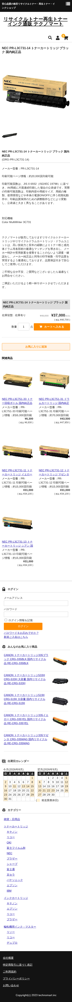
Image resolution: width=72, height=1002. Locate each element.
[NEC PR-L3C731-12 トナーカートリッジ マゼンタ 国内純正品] (54, 451)
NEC (9, 853)
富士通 (11, 869)
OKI (9, 842)
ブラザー (12, 858)
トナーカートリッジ (16, 826)
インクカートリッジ (16, 897)
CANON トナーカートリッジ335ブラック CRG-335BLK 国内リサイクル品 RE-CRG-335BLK (26, 659)
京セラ (11, 874)
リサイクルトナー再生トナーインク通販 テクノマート (35, 21)
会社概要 (8, 957)
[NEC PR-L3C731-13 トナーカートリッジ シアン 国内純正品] (17, 523)
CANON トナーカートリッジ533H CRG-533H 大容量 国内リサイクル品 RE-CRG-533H (25, 679)
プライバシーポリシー (16, 978)
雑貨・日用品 (12, 819)
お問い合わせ (11, 985)
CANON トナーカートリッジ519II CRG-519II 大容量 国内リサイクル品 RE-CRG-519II (24, 699)
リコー (11, 837)
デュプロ (12, 942)
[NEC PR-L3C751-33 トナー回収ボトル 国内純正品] (17, 380)
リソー (11, 932)
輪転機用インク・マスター (20, 926)
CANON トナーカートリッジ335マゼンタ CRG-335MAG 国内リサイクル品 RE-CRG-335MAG (26, 739)
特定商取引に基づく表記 (17, 964)
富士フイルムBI (16, 847)
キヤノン (12, 831)
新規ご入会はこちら (16, 636)
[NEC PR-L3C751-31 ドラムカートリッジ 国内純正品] (54, 380)
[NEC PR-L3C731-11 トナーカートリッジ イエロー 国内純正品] (17, 451)
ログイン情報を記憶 (20, 620)
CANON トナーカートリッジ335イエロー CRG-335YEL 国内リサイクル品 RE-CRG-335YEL (26, 719)
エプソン (12, 885)
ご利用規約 (9, 971)
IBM (9, 890)
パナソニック (15, 880)
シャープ (12, 863)
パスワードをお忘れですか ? (21, 632)
